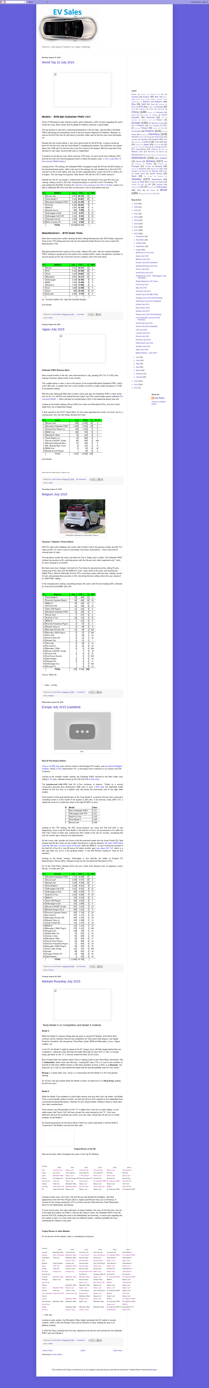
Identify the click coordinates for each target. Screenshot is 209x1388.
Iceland (155, 139)
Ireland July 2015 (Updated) (146, 326)
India (165, 139)
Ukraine (160, 185)
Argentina (153, 94)
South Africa (140, 174)
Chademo (142, 109)
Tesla (141, 182)
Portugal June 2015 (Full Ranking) (149, 298)
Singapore (135, 171)
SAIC (161, 169)
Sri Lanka (148, 176)
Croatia (146, 115)
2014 (136, 381)
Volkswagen (161, 187)
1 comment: (80, 314)
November (140, 240)
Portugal (135, 166)
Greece (141, 137)
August (139, 250)
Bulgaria (161, 104)
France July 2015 (142, 269)
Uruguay (134, 187)
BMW (144, 104)
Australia (135, 97)
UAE (142, 184)
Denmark (150, 117)
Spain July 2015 (142, 350)
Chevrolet (160, 109)
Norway (151, 161)
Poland (149, 164)
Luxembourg (141, 149)
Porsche (161, 164)
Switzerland (156, 179)
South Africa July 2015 (144, 273)
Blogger (154, 1370)
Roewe (134, 169)
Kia (162, 145)
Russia (153, 169)
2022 (136, 210)
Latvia (133, 147)
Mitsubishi (135, 155)
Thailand (152, 182)
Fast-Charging (154, 125)
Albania (134, 94)
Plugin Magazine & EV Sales (147, 281)
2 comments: (81, 692)
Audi (162, 94)
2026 (136, 204)
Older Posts (117, 1351)
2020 (136, 217)
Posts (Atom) (57, 1355)
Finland (144, 128)
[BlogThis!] (91, 314)
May (138, 364)
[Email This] (89, 314)
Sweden (137, 179)
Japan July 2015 (53, 329)
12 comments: (81, 966)
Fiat (136, 128)
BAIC (157, 97)
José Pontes (159, 398)
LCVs (140, 147)
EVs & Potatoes (138, 126)
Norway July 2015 (143, 311)
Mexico (161, 151)
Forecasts (136, 131)
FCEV (165, 126)
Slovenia (154, 171)
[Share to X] (94, 314)
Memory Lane (137, 152)
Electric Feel (146, 120)
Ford (162, 128)
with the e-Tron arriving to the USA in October (94, 185)
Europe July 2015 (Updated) (61, 707)
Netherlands (139, 157)
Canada (159, 107)
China (135, 112)
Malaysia (154, 149)
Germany (154, 134)
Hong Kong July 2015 (144, 323)
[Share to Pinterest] (99, 314)
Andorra (143, 94)
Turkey (134, 184)
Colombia (159, 112)
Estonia (159, 120)
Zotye (155, 193)
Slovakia (145, 171)
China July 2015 (142, 285)
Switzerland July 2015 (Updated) (148, 301)
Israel (157, 142)
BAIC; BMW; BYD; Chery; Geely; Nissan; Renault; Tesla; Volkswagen (149, 99)
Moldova (146, 155)
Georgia (143, 134)
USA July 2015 (141, 330)
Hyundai (144, 139)
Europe (50, 970)
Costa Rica (136, 115)
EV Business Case (156, 123)
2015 (136, 234)
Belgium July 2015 (54, 494)
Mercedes (151, 151)
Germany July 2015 (143, 291)
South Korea (156, 173)
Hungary (134, 139)
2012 (136, 388)
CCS (133, 109)
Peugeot (138, 164)
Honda (149, 137)
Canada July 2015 (143, 333)
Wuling (141, 193)
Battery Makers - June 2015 (146, 353)
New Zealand (161, 158)
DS (163, 117)
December (140, 236)
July (138, 357)
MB (163, 149)
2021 (136, 214)
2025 (136, 207)
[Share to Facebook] (97, 314)
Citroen (149, 112)
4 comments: (81, 1340)
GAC (163, 131)
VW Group (150, 190)
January (139, 377)
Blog (133, 104)
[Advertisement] (146, 71)
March (138, 370)
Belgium (51, 695)
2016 (136, 230)
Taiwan (134, 182)
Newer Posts (47, 1351)
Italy (165, 142)
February (139, 374)
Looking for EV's (160, 147)
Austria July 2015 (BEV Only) (147, 294)
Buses (134, 107)
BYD (141, 107)
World (50, 318)
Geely (134, 134)
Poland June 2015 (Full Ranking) (148, 314)
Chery (151, 109)
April (138, 367)
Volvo (139, 190)
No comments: (81, 479)
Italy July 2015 (141, 288)
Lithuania (148, 147)
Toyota (160, 182)
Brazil (153, 104)
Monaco (154, 155)
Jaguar (138, 144)
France (149, 130)
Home (83, 1351)
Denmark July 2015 (143, 340)
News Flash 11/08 (143, 308)
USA (142, 187)
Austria (146, 97)
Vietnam (151, 187)
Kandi (156, 144)
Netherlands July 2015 (144, 343)
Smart (165, 171)
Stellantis (161, 176)
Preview (148, 166)
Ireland (146, 142)
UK (149, 184)
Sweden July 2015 (143, 346)
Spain (134, 176)
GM (133, 137)
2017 (136, 227)
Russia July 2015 (142, 336)
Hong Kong (158, 137)
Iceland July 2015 (142, 304)
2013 (136, 385)
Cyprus (154, 115)
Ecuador (134, 120)
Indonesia (137, 142)
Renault (158, 166)
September (140, 246)
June (138, 360)
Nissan (138, 161)
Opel (165, 161)
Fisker (155, 128)
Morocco (162, 155)
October (139, 243)
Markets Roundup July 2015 (61, 981)
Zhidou (148, 193)
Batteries (146, 102)
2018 (136, 224)
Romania (142, 169)
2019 (136, 220)
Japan (50, 483)
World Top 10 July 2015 (58, 62)
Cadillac (150, 107)
